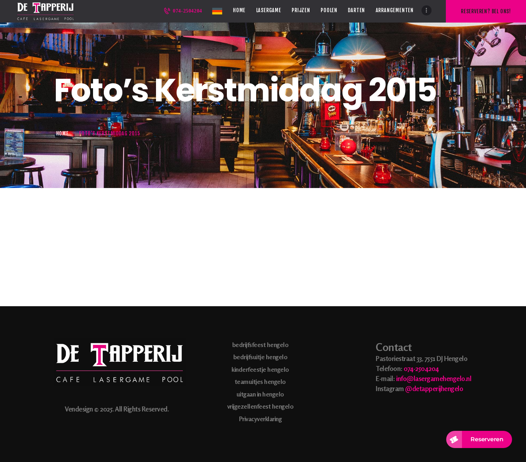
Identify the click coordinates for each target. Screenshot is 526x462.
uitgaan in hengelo (260, 394)
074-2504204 (421, 368)
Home (62, 133)
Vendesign (79, 409)
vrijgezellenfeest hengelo (260, 406)
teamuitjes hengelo (260, 381)
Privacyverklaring (260, 419)
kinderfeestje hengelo (260, 369)
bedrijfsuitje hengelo (260, 357)
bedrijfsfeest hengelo (260, 344)
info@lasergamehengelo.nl (433, 378)
